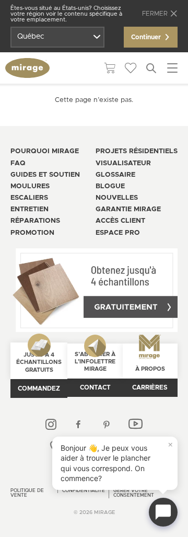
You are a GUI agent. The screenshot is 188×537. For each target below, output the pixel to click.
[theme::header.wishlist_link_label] (130, 68)
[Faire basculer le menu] (172, 68)
